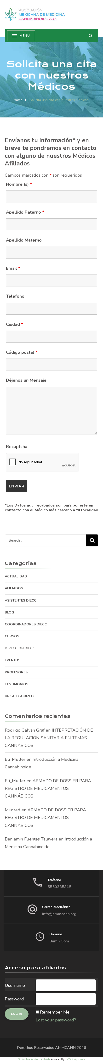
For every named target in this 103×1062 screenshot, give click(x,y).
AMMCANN (65, 1047)
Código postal (22, 352)
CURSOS (12, 636)
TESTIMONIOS (16, 684)
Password (14, 999)
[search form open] (90, 35)
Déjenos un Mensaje (26, 380)
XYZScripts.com (76, 1059)
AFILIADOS (14, 588)
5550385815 (59, 886)
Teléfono (15, 296)
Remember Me (54, 1012)
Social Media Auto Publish (34, 1059)
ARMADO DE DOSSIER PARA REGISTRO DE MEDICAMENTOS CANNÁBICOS (48, 788)
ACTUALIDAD (16, 576)
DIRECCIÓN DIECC (20, 648)
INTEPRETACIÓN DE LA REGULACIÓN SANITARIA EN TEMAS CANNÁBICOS (49, 738)
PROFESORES (16, 672)
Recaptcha (16, 446)
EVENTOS (12, 660)
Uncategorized (19, 696)
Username (15, 985)
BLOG (9, 612)
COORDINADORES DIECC (26, 624)
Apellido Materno (24, 240)
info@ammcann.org (59, 914)
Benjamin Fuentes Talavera (31, 839)
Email (13, 268)
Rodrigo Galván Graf (25, 730)
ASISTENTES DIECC (20, 600)
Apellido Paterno (25, 212)
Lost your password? (56, 1020)
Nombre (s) (19, 184)
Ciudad (14, 324)
